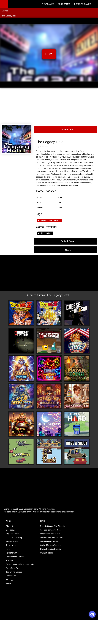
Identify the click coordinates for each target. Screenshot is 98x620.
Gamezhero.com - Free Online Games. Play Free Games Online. (23, 4)
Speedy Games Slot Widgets (52, 526)
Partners (9, 560)
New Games (48, 4)
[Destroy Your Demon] (49, 424)
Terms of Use (11, 545)
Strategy (9, 580)
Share (68, 250)
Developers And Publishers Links (20, 564)
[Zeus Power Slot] (21, 368)
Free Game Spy (12, 568)
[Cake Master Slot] (77, 396)
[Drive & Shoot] (77, 451)
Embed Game (67, 241)
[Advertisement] (49, 106)
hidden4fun (46, 233)
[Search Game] (94, 4)
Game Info (67, 129)
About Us (10, 526)
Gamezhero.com (31, 509)
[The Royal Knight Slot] (21, 424)
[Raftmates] (49, 451)
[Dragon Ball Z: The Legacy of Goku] (21, 313)
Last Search (11, 576)
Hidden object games (50, 220)
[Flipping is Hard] (77, 424)
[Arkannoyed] (21, 451)
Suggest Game (12, 534)
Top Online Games (14, 572)
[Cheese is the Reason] (77, 313)
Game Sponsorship (14, 538)
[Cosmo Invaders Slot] (49, 368)
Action (8, 583)
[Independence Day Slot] (77, 341)
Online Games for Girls (49, 541)
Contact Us (10, 530)
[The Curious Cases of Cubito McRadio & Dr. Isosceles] (49, 341)
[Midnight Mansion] (21, 341)
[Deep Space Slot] (21, 396)
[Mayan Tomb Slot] (77, 368)
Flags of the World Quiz (50, 534)
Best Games (64, 4)
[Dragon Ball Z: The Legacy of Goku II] (49, 313)
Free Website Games (15, 557)
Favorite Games (12, 553)
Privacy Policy (12, 541)
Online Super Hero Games (51, 538)
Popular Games (82, 4)
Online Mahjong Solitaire (50, 545)
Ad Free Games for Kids (50, 530)
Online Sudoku (46, 553)
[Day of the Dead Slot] (49, 396)
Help (8, 549)
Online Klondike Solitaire (50, 549)
